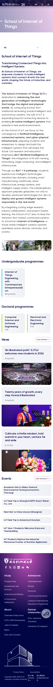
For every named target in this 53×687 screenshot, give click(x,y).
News (6, 630)
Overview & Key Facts (14, 615)
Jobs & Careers (11, 625)
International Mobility (13, 594)
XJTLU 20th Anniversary (14, 620)
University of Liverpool (37, 626)
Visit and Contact (12, 635)
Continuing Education (37, 596)
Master (31, 586)
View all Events (41, 479)
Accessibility (35, 672)
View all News (42, 339)
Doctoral (32, 591)
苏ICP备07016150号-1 (31, 678)
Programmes (10, 581)
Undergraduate (35, 581)
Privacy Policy (18, 672)
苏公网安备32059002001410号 (43, 678)
